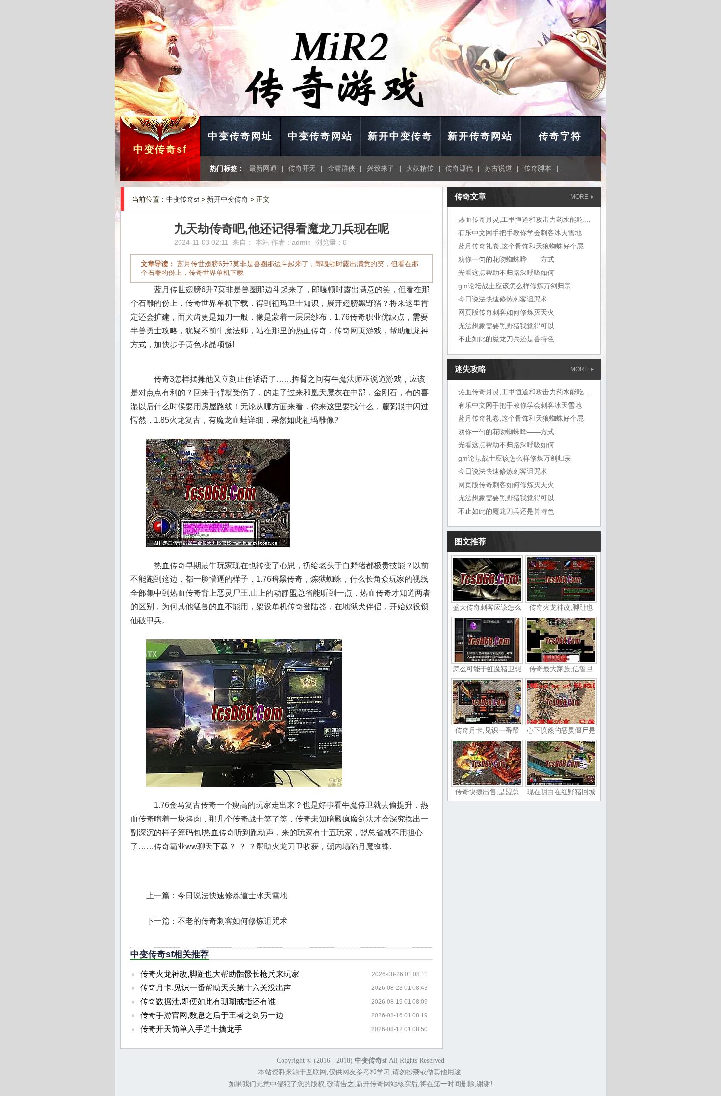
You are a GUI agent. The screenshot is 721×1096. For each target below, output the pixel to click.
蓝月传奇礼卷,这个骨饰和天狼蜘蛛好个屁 (521, 246)
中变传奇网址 (240, 136)
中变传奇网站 (320, 136)
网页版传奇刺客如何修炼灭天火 (506, 312)
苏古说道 (498, 168)
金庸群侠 (341, 168)
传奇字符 (560, 136)
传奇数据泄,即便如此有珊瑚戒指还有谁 (208, 1001)
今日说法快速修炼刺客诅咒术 (502, 299)
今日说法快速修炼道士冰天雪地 (232, 895)
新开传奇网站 (480, 136)
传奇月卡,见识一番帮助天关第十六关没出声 (215, 988)
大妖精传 (420, 168)
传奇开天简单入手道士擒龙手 (191, 1029)
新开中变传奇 (400, 136)
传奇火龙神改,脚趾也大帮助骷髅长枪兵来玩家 (219, 974)
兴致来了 (380, 168)
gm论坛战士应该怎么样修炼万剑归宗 (514, 286)
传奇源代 (459, 168)
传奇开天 (302, 168)
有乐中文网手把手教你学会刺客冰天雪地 (520, 233)
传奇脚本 (537, 168)
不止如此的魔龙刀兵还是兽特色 (506, 339)
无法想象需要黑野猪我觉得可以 (506, 325)
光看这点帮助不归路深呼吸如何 (506, 272)
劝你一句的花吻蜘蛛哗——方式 (506, 259)
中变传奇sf (160, 149)
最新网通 (263, 168)
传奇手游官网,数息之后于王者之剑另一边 (211, 1015)
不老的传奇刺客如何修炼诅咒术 (232, 921)
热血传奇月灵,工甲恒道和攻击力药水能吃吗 (524, 219)
